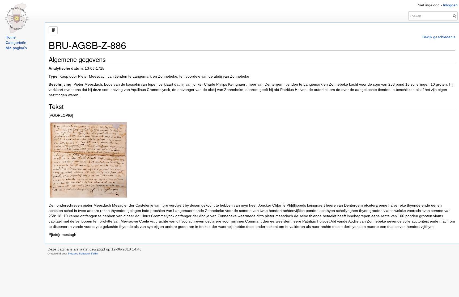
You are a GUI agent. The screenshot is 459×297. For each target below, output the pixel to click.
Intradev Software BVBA (83, 253)
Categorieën (16, 42)
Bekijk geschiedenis (438, 37)
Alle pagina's (16, 48)
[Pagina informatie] (53, 30)
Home (11, 37)
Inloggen (450, 5)
